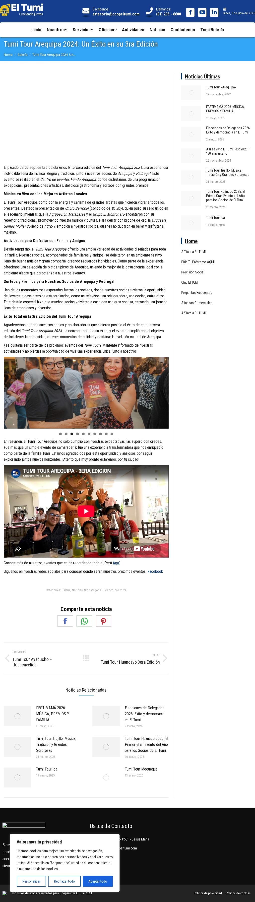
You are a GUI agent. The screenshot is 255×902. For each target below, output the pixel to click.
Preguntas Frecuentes (196, 293)
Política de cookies (238, 893)
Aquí (116, 563)
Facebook (155, 571)
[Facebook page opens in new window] (190, 12)
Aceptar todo (97, 881)
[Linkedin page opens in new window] (214, 12)
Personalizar (31, 881)
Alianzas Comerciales (196, 303)
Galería (66, 590)
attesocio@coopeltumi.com (116, 14)
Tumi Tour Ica (46, 769)
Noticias (77, 590)
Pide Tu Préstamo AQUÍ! (198, 262)
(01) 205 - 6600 (168, 14)
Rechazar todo (64, 881)
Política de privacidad (208, 893)
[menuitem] (36, 30)
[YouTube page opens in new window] (202, 12)
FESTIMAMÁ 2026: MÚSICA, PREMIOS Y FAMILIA (52, 714)
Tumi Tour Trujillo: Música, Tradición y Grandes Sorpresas (56, 744)
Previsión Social (192, 272)
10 (112, 434)
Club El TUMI (189, 282)
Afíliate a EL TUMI (193, 252)
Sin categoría (92, 590)
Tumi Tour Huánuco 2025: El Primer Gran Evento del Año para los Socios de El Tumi (146, 744)
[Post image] (17, 716)
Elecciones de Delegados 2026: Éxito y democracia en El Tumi (144, 714)
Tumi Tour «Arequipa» (221, 87)
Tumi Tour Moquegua (141, 769)
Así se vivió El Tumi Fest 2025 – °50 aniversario (228, 151)
